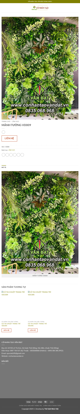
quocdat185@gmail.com (16, 353)
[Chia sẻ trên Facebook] (7, 155)
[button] (3, 7)
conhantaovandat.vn (15, 356)
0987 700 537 (15, 351)
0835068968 (34, 351)
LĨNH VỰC (15, 121)
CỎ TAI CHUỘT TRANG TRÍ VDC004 (11, 325)
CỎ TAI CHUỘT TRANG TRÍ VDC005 (37, 325)
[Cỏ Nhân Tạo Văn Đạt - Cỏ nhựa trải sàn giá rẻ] (40, 8)
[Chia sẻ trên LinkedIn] (22, 155)
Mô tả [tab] (4, 167)
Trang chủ (6, 121)
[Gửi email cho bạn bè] (14, 155)
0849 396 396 (53, 351)
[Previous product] (3, 132)
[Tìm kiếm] (77, 8)
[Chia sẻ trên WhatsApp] (3, 155)
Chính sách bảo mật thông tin (30, 405)
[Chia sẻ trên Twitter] (11, 155)
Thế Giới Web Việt (51, 409)
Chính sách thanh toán (52, 405)
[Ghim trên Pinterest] (18, 155)
